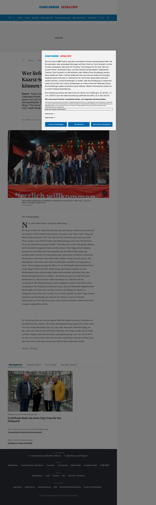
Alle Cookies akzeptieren (101, 124)
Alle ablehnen (78, 124)
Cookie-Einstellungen (56, 124)
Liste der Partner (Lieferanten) (55, 109)
